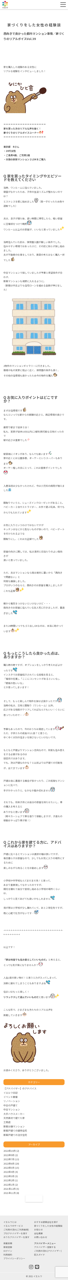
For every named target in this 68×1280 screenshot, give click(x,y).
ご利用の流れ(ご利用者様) (16, 1229)
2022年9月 (9, 1155)
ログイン (52, 4)
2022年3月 (9, 1176)
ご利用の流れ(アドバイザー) (48, 1250)
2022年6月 (9, 1163)
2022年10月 (9, 1150)
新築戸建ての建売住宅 (15, 1130)
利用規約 (7, 1254)
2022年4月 (9, 1172)
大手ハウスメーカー (14, 1114)
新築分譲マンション (14, 1126)
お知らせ (38, 1229)
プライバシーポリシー (14, 1258)
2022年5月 (9, 1167)
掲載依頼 (7, 1243)
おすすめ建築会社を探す (46, 1221)
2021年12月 (9, 1188)
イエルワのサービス (13, 1225)
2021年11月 (9, 1193)
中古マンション (11, 1109)
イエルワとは (10, 1221)
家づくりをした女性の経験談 (48, 1225)
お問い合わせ (40, 1237)
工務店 (7, 1122)
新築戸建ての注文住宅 (15, 1135)
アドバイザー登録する (45, 1246)
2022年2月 (9, 1180)
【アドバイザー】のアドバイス (19, 1088)
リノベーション (11, 1101)
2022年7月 (9, 1159)
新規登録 (40, 4)
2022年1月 (9, 1184)
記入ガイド (39, 1254)
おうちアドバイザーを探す (16, 1237)
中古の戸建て (10, 1105)
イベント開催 (10, 1097)
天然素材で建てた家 (14, 1118)
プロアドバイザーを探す (15, 1233)
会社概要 (38, 1233)
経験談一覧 (34, 1198)
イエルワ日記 (10, 1092)
